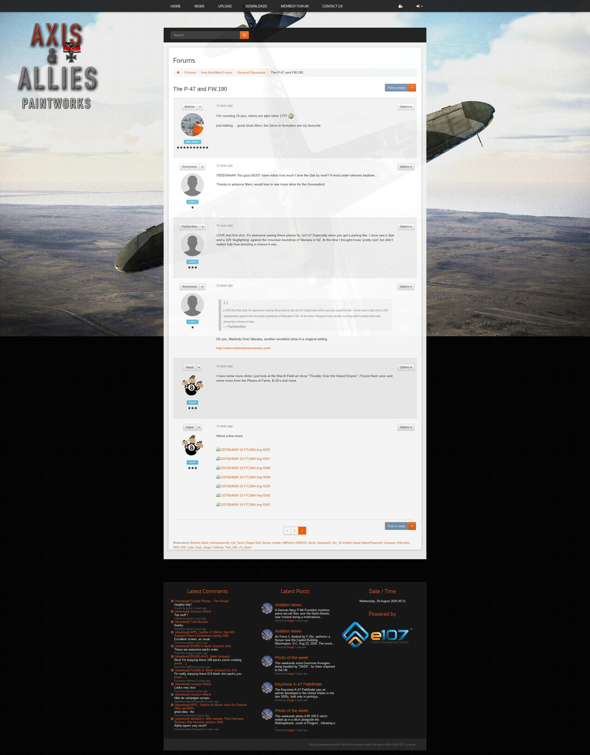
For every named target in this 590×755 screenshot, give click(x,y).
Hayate (276, 542)
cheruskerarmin (220, 542)
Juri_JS (337, 542)
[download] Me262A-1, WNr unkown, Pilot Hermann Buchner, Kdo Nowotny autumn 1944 (208, 720)
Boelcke (190, 106)
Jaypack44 (324, 542)
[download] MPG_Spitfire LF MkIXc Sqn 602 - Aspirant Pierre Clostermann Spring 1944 (205, 633)
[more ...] (180, 663)
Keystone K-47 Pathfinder (298, 684)
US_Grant (245, 547)
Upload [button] (225, 6)
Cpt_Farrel (237, 542)
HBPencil (288, 542)
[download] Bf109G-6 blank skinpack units (203, 646)
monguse (390, 542)
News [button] (199, 6)
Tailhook (218, 547)
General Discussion (251, 72)
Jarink (312, 542)
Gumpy (266, 542)
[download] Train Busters (191, 622)
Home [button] (176, 6)
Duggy (250, 542)
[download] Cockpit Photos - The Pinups (202, 601)
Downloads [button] (256, 6)
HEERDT (301, 542)
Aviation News (288, 605)
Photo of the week (291, 657)
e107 (338, 744)
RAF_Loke (187, 547)
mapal (190, 367)
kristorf (347, 542)
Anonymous (189, 166)
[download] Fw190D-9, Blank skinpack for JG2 (206, 670)
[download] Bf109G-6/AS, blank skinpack (202, 656)
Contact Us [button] (332, 6)
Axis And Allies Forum (216, 72)
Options (405, 106)
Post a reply (396, 87)
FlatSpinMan (190, 226)
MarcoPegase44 (372, 542)
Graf (257, 542)
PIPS (176, 547)
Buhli (205, 542)
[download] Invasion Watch (193, 611)
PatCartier (403, 542)
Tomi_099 (231, 547)
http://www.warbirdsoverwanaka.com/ (243, 348)
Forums (190, 72)
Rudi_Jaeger (203, 547)
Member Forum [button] (295, 6)
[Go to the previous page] (287, 531)
